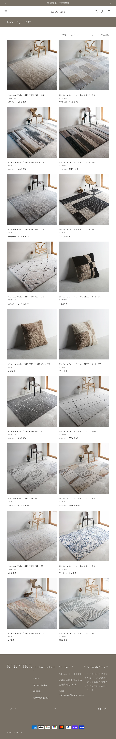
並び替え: (63, 35)
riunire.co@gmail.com (71, 694)
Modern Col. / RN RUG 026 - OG (77, 229)
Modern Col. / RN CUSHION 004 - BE (29, 364)
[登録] (55, 708)
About (36, 678)
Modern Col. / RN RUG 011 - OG (26, 565)
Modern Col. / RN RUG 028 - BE (26, 94)
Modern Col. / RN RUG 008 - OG (26, 633)
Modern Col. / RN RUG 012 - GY (26, 498)
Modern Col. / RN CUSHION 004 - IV (80, 364)
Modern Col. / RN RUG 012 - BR (77, 498)
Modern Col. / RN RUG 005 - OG (77, 94)
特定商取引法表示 (41, 697)
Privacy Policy (40, 684)
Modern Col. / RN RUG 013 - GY (26, 431)
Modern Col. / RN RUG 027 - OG (26, 296)
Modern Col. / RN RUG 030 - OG (26, 162)
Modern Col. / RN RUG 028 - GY (26, 229)
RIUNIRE (18, 732)
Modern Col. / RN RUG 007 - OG (77, 633)
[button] (6, 12)
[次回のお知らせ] (110, 3)
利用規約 (37, 691)
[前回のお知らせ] (5, 3)
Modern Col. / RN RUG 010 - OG (77, 565)
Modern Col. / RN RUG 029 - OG (77, 162)
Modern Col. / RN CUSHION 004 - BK (80, 296)
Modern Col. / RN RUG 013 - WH (77, 431)
